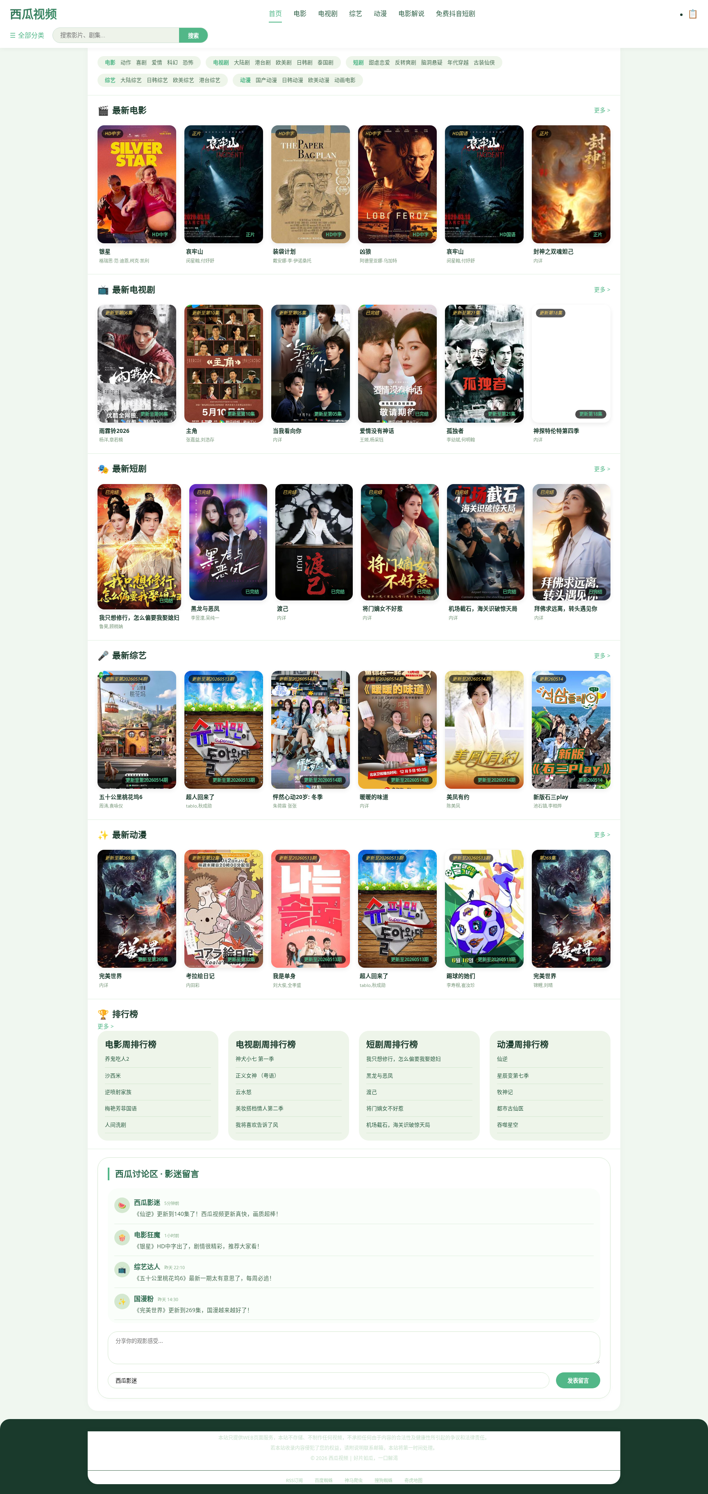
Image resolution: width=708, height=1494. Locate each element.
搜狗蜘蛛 (383, 1480)
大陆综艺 (131, 80)
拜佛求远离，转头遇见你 (565, 608)
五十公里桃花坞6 (121, 797)
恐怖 (188, 62)
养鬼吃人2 (117, 1058)
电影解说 (411, 13)
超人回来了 (200, 797)
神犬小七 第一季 (255, 1058)
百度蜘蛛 (324, 1480)
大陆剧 (242, 62)
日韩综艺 (157, 80)
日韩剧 (305, 62)
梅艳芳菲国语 (121, 1108)
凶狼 (365, 251)
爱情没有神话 (377, 431)
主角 (191, 431)
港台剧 (263, 62)
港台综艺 (209, 80)
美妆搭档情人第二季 (260, 1108)
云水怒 (244, 1092)
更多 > (602, 110)
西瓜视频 (33, 14)
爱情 (157, 62)
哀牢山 (194, 251)
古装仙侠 (484, 62)
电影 (299, 13)
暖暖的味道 (374, 797)
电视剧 (328, 13)
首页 (275, 13)
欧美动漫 (318, 80)
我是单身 (284, 976)
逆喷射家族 (118, 1092)
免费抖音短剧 (455, 13)
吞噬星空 (507, 1124)
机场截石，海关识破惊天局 (483, 608)
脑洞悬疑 (431, 62)
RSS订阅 (294, 1480)
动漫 (380, 13)
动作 (125, 62)
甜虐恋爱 (379, 62)
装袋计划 (284, 251)
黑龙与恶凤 (205, 608)
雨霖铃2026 (114, 431)
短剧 (358, 62)
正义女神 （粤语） (257, 1075)
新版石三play (550, 797)
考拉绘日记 (200, 976)
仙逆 (502, 1058)
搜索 (193, 36)
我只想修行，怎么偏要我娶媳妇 (139, 617)
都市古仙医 (510, 1108)
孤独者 (455, 431)
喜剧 (141, 62)
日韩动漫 (292, 80)
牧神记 (505, 1092)
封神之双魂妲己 (553, 251)
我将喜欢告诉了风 (257, 1124)
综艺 (355, 13)
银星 (105, 251)
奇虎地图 (413, 1480)
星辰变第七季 (513, 1075)
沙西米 (113, 1075)
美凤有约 (458, 797)
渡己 (282, 608)
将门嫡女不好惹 (383, 608)
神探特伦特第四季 (556, 431)
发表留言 (578, 1381)
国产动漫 (266, 80)
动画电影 (345, 80)
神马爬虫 (354, 1480)
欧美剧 (284, 62)
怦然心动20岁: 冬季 (298, 797)
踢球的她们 (461, 976)
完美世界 (110, 976)
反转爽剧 (405, 62)
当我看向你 (287, 431)
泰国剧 (326, 62)
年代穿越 (458, 62)
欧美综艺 (183, 80)
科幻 (172, 62)
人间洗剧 (115, 1124)
